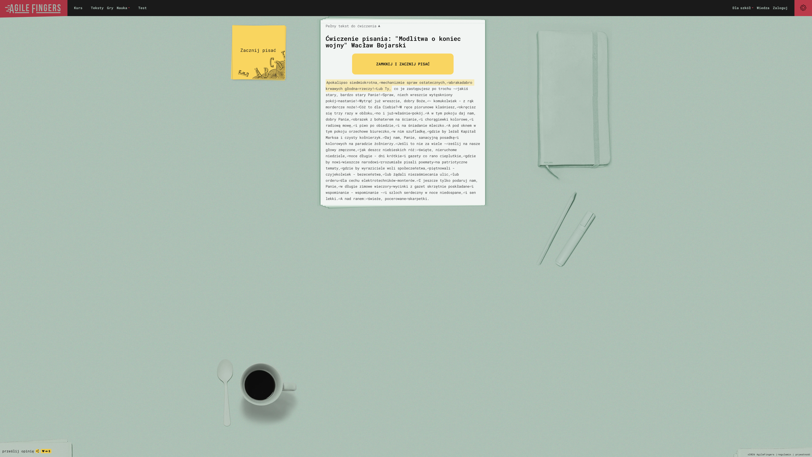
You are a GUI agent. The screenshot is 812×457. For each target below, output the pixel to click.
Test (142, 8)
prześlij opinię (18, 451)
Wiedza (763, 8)
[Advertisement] (573, 97)
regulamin (784, 454)
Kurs (78, 8)
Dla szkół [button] (741, 8)
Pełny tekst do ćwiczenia (353, 26)
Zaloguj (780, 8)
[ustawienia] (803, 8)
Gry (110, 8)
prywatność (803, 454)
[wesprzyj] (46, 451)
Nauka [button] (122, 8)
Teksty (97, 8)
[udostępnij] (37, 451)
